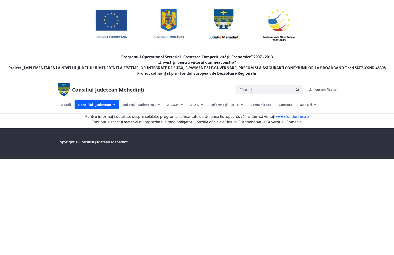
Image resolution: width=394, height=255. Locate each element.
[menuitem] (66, 105)
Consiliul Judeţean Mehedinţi (104, 142)
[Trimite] (297, 89)
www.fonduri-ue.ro (292, 116)
